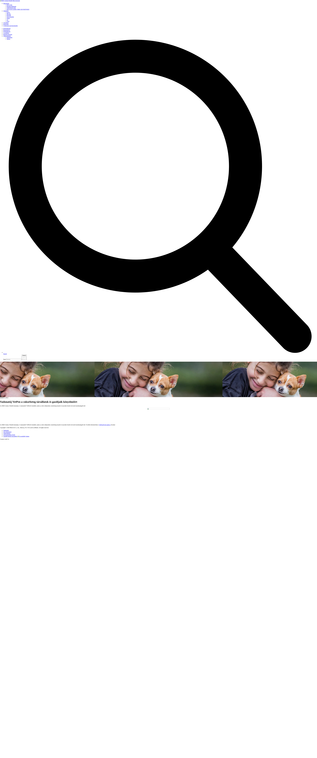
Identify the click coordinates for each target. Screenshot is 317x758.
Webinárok (9, 37)
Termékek (6, 22)
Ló (7, 20)
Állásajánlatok (7, 36)
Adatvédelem (6, 433)
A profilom (6, 33)
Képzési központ (7, 34)
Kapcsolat (6, 24)
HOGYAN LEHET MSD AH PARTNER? (18, 9)
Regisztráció (6, 30)
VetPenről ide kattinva (104, 425)
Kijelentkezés (6, 31)
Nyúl (8, 21)
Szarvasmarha (10, 17)
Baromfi (9, 15)
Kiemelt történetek (11, 6)
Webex (8, 39)
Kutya (8, 12)
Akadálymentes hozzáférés (10, 436)
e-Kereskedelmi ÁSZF (9, 435)
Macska (9, 14)
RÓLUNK (9, 5)
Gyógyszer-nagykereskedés (10, 25)
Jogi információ (7, 432)
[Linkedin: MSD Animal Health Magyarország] (158, 757)
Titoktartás (6, 430)
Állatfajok (6, 11)
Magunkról (6, 3)
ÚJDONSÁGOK (11, 8)
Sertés (8, 18)
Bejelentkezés (6, 28)
